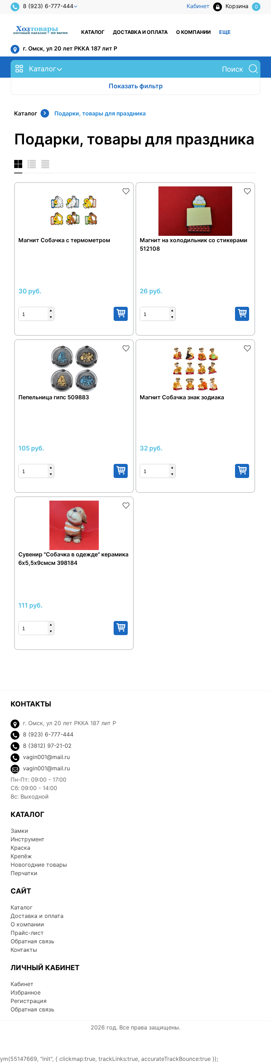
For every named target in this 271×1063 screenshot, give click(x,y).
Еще (225, 32)
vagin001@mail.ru (46, 756)
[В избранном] (126, 190)
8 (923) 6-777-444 (48, 6)
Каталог (92, 32)
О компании (193, 32)
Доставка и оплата (140, 32)
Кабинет (22, 983)
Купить (121, 314)
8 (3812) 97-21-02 (47, 745)
